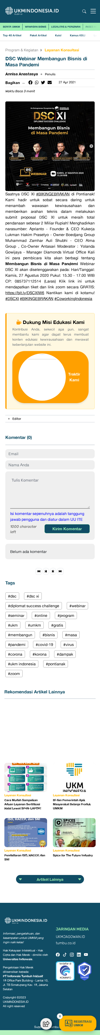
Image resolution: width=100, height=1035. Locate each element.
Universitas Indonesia (17, 959)
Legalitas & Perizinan (65, 26)
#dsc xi (33, 596)
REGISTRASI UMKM (83, 1023)
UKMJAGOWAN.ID (70, 937)
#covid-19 (44, 644)
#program (66, 615)
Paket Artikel (38, 35)
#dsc (12, 596)
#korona (40, 654)
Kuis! (58, 35)
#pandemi (16, 644)
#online (40, 615)
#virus (68, 644)
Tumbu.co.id (58, 1027)
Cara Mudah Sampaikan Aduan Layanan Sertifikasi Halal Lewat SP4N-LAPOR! (22, 804)
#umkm (34, 625)
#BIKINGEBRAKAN (53, 194)
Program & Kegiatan (21, 50)
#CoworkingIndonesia (73, 298)
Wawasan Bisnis (35, 26)
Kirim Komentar (67, 528)
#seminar (16, 615)
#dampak (65, 654)
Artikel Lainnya (50, 879)
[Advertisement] (28, 731)
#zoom (14, 673)
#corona (15, 654)
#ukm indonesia (22, 664)
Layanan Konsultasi (62, 50)
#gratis (57, 625)
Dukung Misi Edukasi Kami (53, 322)
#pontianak (55, 664)
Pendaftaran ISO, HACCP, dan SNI (24, 857)
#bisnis (48, 635)
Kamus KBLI (77, 35)
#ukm (13, 625)
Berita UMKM (11, 26)
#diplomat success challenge (33, 606)
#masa (71, 635)
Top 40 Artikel (12, 35)
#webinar (77, 606)
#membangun (20, 635)
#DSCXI (12, 298)
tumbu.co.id (65, 943)
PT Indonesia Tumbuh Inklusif (23, 976)
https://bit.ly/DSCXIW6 (24, 293)
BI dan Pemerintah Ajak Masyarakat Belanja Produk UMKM (72, 804)
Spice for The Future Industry (73, 855)
